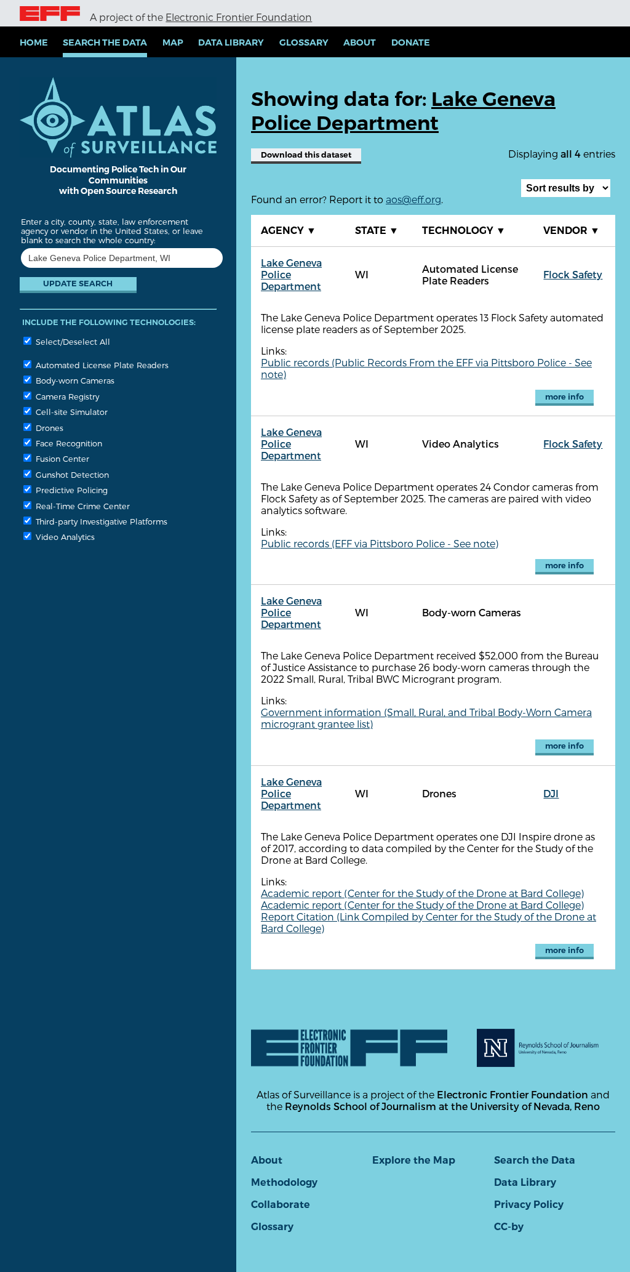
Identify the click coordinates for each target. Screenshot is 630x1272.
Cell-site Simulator (70, 411)
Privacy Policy (529, 1204)
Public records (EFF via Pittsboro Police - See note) (379, 543)
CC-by (509, 1227)
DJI (551, 793)
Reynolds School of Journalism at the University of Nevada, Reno (442, 1106)
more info (564, 396)
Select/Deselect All (71, 341)
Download (306, 154)
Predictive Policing (70, 489)
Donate (410, 42)
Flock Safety (572, 274)
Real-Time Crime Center (81, 505)
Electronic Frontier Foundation (238, 17)
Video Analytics (64, 536)
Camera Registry (66, 396)
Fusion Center (61, 458)
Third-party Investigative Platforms (100, 521)
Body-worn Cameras (73, 380)
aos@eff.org (413, 199)
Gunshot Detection (71, 474)
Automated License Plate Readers (101, 364)
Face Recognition (67, 443)
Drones (48, 427)
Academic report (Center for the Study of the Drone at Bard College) (422, 893)
